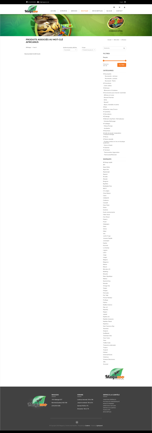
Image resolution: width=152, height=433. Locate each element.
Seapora (105, 331)
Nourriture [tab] (107, 131)
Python (105, 302)
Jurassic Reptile (107, 238)
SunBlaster (106, 333)
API (104, 165)
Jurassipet (106, 241)
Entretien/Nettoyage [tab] (109, 121)
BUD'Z (105, 188)
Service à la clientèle (109, 407)
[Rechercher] (123, 48)
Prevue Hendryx (107, 297)
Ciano (104, 195)
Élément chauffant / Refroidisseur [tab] (114, 119)
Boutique (84, 11)
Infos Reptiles (97, 11)
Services (74, 11)
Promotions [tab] (107, 83)
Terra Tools (106, 338)
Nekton (105, 278)
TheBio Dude (106, 343)
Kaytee (105, 243)
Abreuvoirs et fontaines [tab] (111, 90)
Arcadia (105, 176)
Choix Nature (107, 193)
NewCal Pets (106, 281)
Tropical (105, 350)
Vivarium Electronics (109, 359)
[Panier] (119, 7)
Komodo (105, 245)
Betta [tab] (105, 100)
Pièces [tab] (106, 137)
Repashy (105, 309)
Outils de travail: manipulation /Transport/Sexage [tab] (112, 133)
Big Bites (105, 184)
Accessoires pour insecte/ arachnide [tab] (115, 93)
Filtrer (121, 65)
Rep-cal (105, 307)
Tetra (104, 340)
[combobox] (89, 50)
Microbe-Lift (106, 269)
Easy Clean (106, 205)
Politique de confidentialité (111, 401)
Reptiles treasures (108, 319)
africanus (123, 39)
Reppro (105, 312)
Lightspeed (99, 425)
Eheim (105, 207)
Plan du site (106, 409)
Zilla (104, 362)
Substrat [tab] (106, 147)
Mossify (105, 274)
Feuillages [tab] (107, 123)
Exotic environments (109, 212)
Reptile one (106, 316)
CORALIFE (106, 198)
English (121, 2)
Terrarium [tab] (107, 150)
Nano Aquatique (107, 276)
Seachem (106, 328)
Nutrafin (105, 283)
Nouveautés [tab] (107, 74)
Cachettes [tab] (107, 112)
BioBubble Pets (107, 186)
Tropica (105, 347)
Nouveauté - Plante (110, 81)
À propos (63, 11)
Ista (104, 233)
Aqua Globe (106, 167)
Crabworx (106, 200)
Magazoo (106, 262)
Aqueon (105, 174)
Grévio (105, 229)
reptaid (105, 314)
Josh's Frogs (106, 236)
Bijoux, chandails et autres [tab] (111, 104)
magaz (105, 257)
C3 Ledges (106, 191)
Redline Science (107, 305)
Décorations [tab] (107, 114)
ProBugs (105, 300)
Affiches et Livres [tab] (109, 95)
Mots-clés (116, 39)
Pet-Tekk (105, 295)
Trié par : (84, 47)
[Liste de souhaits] (114, 7)
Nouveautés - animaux (111, 76)
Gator (104, 226)
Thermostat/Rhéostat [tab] (110, 155)
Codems (87, 425)
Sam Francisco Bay (108, 326)
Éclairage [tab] (107, 116)
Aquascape (106, 172)
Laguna (105, 250)
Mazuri (105, 267)
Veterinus (106, 357)
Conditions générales (109, 399)
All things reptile (107, 162)
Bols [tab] (105, 107)
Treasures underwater (109, 345)
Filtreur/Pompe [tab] (108, 126)
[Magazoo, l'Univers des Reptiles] (31, 9)
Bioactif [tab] (106, 102)
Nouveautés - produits (111, 78)
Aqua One (106, 169)
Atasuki (105, 179)
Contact (119, 11)
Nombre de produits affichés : (70, 47)
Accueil (53, 11)
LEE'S (104, 252)
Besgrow (105, 181)
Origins (105, 288)
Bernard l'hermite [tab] (109, 97)
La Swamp (106, 248)
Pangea (105, 290)
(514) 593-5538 (32, 2)
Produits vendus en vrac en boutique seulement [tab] (114, 142)
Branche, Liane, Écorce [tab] (110, 109)
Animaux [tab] (106, 88)
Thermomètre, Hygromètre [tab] (111, 152)
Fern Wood (106, 217)
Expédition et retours (109, 405)
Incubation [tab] (107, 128)
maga (104, 255)
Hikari (104, 231)
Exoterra (105, 210)
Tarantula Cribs (107, 335)
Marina (105, 264)
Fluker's (105, 219)
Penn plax (106, 293)
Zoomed (105, 364)
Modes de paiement (108, 403)
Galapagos (106, 224)
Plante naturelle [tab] (108, 139)
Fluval (104, 222)
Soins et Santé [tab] (108, 145)
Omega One (106, 286)
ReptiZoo (105, 324)
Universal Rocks (107, 354)
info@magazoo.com (44, 2)
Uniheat (105, 352)
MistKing (105, 271)
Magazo (105, 260)
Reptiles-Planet (107, 321)
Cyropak (105, 203)
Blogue (109, 11)
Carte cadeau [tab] (108, 85)
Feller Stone (106, 214)
